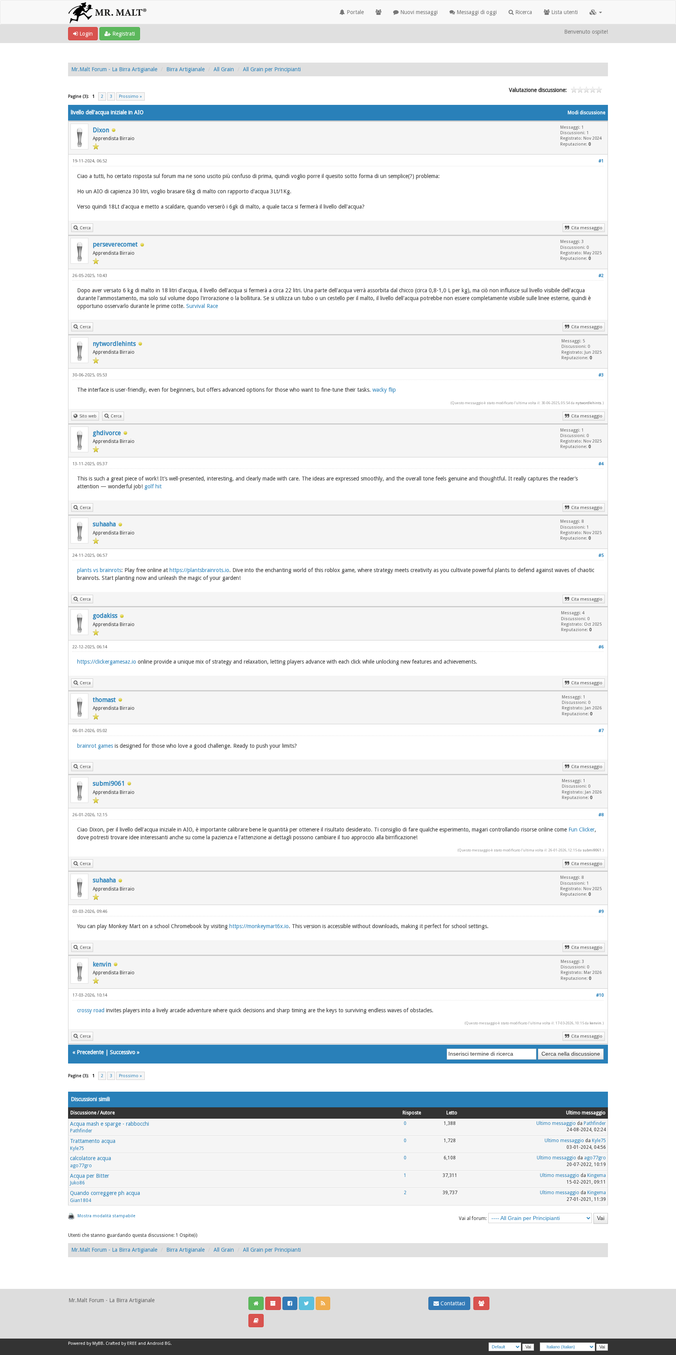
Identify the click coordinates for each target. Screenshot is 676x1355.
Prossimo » (130, 96)
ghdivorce (107, 433)
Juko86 (77, 1183)
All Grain (224, 69)
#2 (601, 275)
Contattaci (452, 1303)
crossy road (90, 1010)
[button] (596, 12)
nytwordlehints (114, 343)
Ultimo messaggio (556, 1123)
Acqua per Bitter (89, 1176)
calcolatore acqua (90, 1158)
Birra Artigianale (185, 69)
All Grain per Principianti (272, 69)
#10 (600, 995)
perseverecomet (115, 244)
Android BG (159, 1343)
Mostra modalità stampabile (106, 1215)
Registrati (123, 34)
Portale (354, 12)
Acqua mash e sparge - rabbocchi (109, 1124)
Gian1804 (80, 1200)
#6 (601, 647)
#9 (601, 911)
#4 (601, 463)
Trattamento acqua (92, 1141)
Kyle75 (77, 1148)
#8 (601, 814)
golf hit (153, 486)
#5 (601, 555)
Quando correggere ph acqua (105, 1193)
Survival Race (202, 306)
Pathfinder (81, 1131)
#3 (601, 375)
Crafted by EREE (121, 1343)
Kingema (596, 1175)
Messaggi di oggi (476, 12)
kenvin (102, 964)
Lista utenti (564, 12)
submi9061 (109, 783)
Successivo (122, 1052)
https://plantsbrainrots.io (199, 570)
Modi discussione (586, 112)
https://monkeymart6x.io (259, 926)
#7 (601, 730)
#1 (601, 161)
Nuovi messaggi (418, 12)
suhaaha (104, 524)
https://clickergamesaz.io (106, 662)
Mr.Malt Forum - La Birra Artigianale (114, 69)
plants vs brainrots (99, 570)
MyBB (97, 1343)
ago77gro (81, 1165)
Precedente (90, 1052)
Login (85, 34)
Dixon (101, 130)
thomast (104, 700)
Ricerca (523, 12)
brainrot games (95, 746)
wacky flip (384, 390)
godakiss (105, 615)
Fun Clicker (581, 829)
